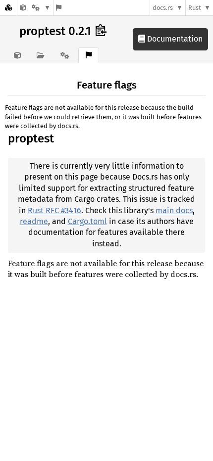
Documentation (174, 39)
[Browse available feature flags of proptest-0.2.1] (58, 7)
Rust (194, 7)
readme (34, 221)
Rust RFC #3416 (54, 210)
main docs (174, 210)
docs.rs (163, 7)
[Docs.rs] (8, 7)
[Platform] (41, 7)
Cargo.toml (87, 221)
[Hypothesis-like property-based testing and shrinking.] (23, 7)
